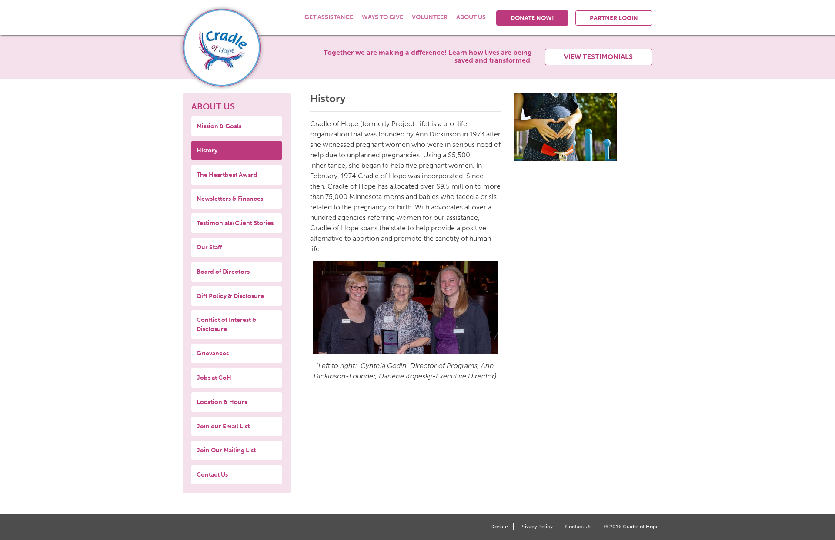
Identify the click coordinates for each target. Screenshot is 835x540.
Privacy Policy (536, 526)
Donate (499, 526)
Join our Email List (223, 426)
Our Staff (209, 247)
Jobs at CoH (214, 377)
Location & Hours (222, 402)
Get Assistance (328, 17)
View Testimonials (598, 57)
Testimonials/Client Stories (235, 223)
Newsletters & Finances (230, 198)
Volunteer (430, 17)
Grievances (213, 353)
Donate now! (532, 18)
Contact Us (212, 474)
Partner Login (614, 18)
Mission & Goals (219, 126)
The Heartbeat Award (227, 175)
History (207, 150)
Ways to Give (382, 17)
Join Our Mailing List (226, 450)
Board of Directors (223, 271)
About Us (471, 17)
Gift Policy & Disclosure (230, 296)
